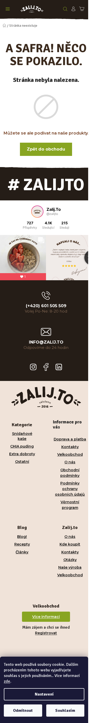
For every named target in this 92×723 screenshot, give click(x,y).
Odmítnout (23, 710)
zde (7, 681)
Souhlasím (65, 710)
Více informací (46, 616)
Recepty (22, 544)
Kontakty (70, 447)
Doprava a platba (70, 439)
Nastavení (44, 694)
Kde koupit (70, 544)
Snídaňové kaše (22, 436)
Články (22, 552)
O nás (69, 462)
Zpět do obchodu (46, 149)
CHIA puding (22, 446)
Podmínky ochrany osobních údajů (70, 489)
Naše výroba (70, 567)
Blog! (22, 536)
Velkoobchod (70, 454)
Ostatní (22, 461)
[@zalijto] (37, 211)
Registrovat (46, 633)
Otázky (70, 559)
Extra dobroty (22, 454)
